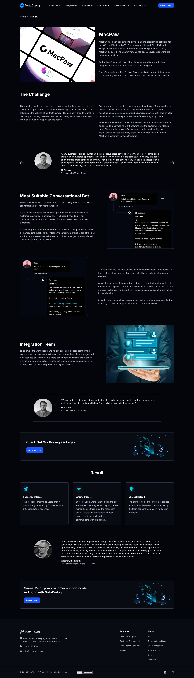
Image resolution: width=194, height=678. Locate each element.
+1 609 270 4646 (30, 646)
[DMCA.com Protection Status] (85, 672)
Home (23, 16)
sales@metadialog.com (33, 651)
